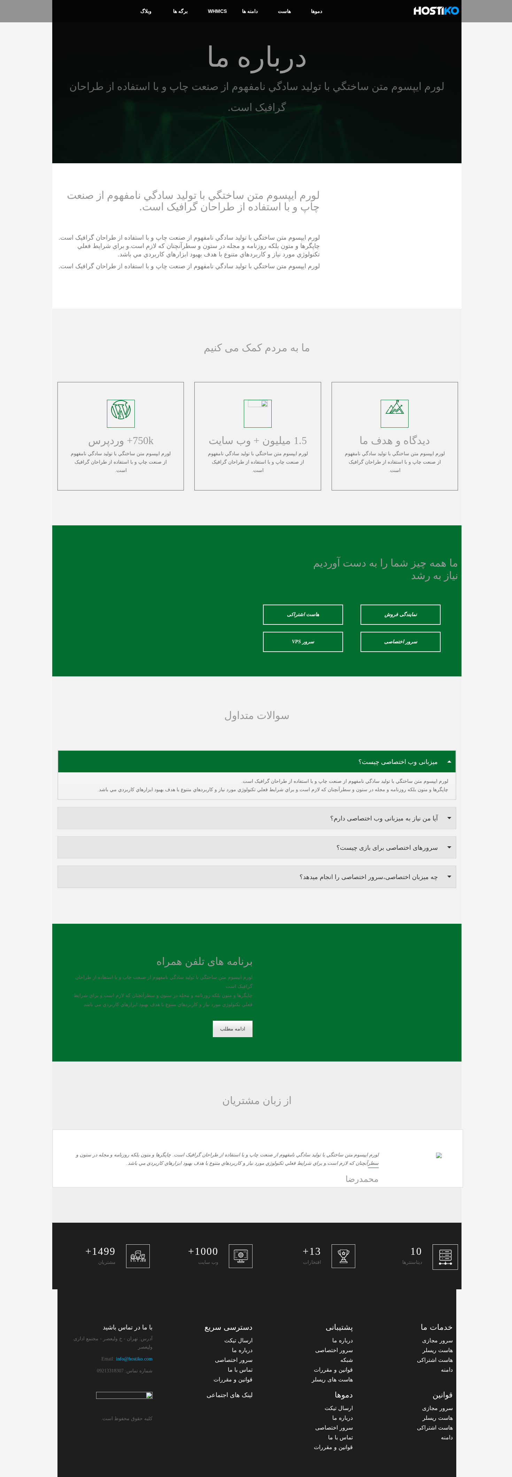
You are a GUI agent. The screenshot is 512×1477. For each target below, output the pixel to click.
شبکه (346, 1360)
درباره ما (342, 1340)
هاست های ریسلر (332, 1379)
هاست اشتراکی (303, 614)
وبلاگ (146, 11)
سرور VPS (303, 641)
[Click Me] (245, 1410)
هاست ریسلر (437, 1350)
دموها (316, 11)
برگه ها (180, 11)
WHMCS (217, 11)
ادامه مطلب (232, 1029)
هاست (284, 11)
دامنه (447, 1370)
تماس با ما (240, 1370)
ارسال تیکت (238, 1340)
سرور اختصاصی (400, 641)
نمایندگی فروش (401, 614)
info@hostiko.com (134, 1359)
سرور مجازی (437, 1340)
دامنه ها (250, 11)
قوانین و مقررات (333, 1370)
